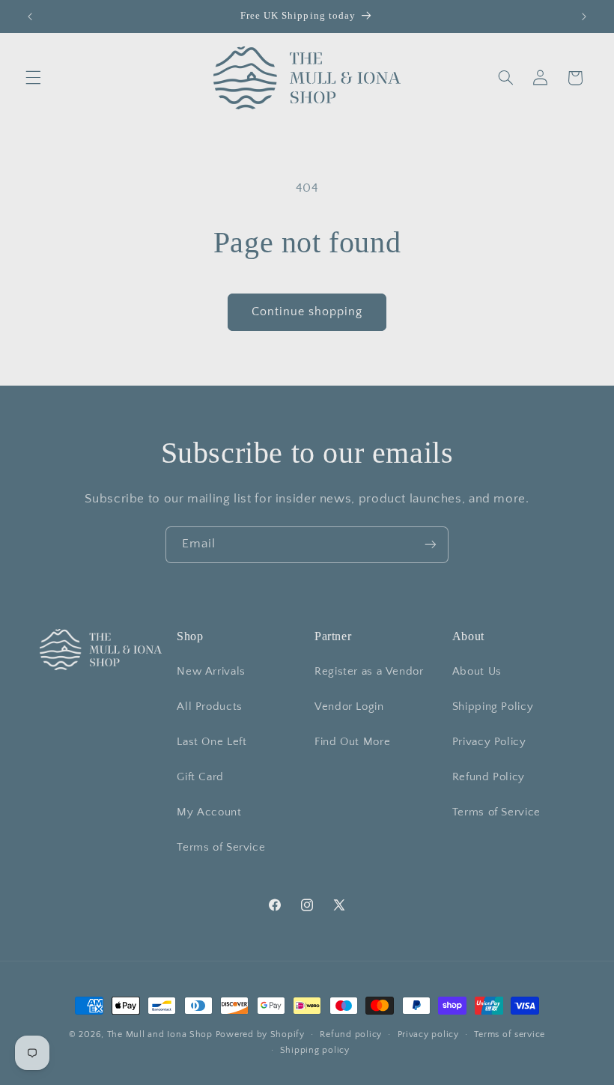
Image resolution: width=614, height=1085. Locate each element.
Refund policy (351, 1034)
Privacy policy (428, 1034)
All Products (210, 707)
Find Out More (352, 742)
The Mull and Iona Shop (160, 1034)
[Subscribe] (430, 544)
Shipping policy (315, 1050)
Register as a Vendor (369, 672)
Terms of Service (221, 848)
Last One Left (211, 742)
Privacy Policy (489, 742)
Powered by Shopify (260, 1034)
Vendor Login (349, 707)
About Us (477, 672)
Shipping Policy (492, 707)
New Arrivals (211, 672)
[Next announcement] (584, 16)
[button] (33, 78)
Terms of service (509, 1034)
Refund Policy (488, 777)
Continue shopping (307, 312)
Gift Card (200, 777)
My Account (209, 812)
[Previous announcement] (29, 16)
